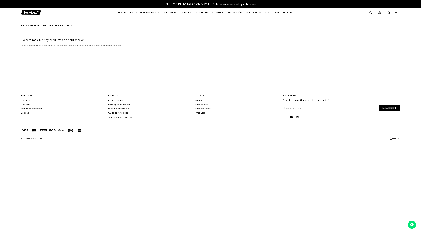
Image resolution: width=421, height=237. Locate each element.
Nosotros (25, 100)
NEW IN (122, 12)
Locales (25, 112)
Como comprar (115, 100)
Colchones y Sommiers (209, 12)
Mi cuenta (200, 100)
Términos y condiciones (120, 117)
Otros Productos (257, 12)
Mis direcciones (203, 108)
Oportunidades (282, 12)
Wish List (200, 112)
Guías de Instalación (118, 112)
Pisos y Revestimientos (144, 12)
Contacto (25, 104)
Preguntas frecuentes (119, 108)
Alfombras (169, 12)
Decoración (234, 12)
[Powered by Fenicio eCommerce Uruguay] (395, 138)
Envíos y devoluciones (119, 104)
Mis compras (201, 104)
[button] (27, 4)
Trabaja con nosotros (31, 108)
